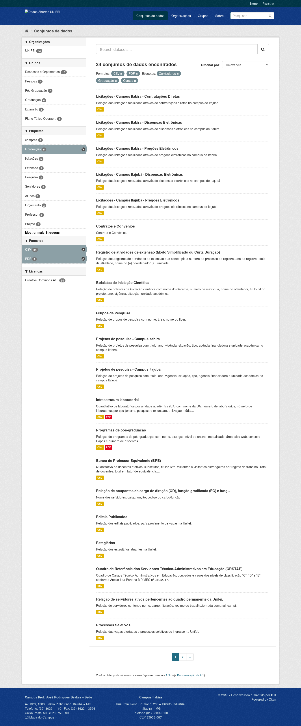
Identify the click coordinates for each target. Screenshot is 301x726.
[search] (263, 49)
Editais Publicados (111, 516)
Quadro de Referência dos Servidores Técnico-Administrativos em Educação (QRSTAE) (169, 568)
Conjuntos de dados (150, 15)
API (168, 675)
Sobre (219, 15)
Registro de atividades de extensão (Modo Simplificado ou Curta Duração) (158, 252)
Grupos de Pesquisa (113, 312)
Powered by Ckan (263, 699)
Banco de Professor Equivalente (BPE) (128, 460)
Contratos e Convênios (115, 226)
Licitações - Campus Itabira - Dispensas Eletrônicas (139, 122)
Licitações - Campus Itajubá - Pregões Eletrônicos (137, 200)
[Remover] (121, 73)
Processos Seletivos (113, 624)
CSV (99, 109)
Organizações (181, 15)
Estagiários (105, 542)
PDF (108, 417)
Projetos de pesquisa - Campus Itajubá (128, 369)
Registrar (268, 3)
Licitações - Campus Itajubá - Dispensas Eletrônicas (139, 174)
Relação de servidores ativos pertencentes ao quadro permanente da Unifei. (159, 599)
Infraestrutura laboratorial (117, 399)
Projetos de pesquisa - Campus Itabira (128, 338)
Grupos (203, 15)
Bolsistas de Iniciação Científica (122, 282)
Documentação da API (190, 675)
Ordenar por (210, 65)
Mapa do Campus (41, 717)
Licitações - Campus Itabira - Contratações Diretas (138, 96)
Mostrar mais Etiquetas (42, 232)
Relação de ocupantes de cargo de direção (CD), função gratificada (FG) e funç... (163, 490)
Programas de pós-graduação (121, 430)
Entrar (253, 3)
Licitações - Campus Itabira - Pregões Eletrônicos (137, 148)
